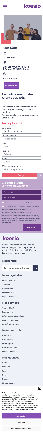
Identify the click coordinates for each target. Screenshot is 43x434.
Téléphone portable (11, 166)
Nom (4, 143)
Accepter (21, 416)
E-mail (5, 158)
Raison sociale (9, 136)
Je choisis (6, 128)
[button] (39, 388)
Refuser (21, 422)
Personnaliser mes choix (21, 428)
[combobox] (17, 268)
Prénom (5, 151)
